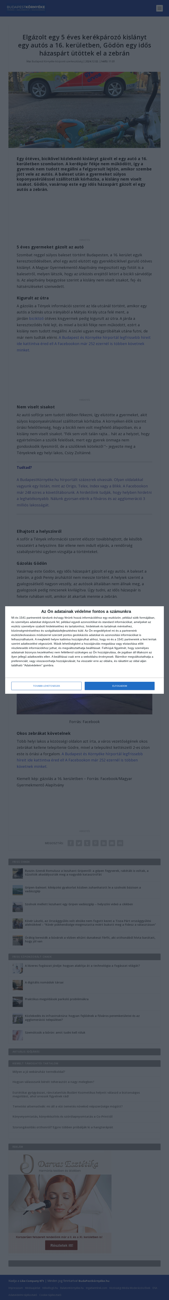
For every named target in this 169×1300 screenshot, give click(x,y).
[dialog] (84, 650)
